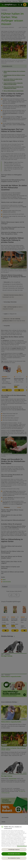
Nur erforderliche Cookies (14, 858)
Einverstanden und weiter (14, 854)
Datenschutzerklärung (21, 846)
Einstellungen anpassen (14, 849)
